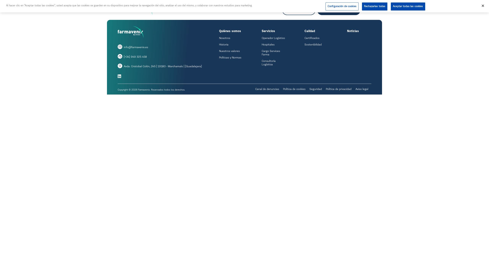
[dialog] (244, 6)
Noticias (353, 31)
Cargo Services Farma (271, 53)
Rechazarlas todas (374, 6)
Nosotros (224, 38)
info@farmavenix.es (136, 47)
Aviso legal (361, 89)
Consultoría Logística (269, 63)
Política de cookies (294, 89)
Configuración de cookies (342, 6)
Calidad (309, 31)
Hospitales (268, 45)
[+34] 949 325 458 (135, 57)
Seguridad (315, 89)
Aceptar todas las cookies (408, 6)
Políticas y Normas (230, 58)
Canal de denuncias (267, 89)
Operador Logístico (273, 38)
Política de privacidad (338, 89)
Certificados (311, 38)
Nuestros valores (229, 51)
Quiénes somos (230, 31)
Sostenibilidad (313, 45)
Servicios (268, 31)
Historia (223, 45)
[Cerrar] (483, 6)
